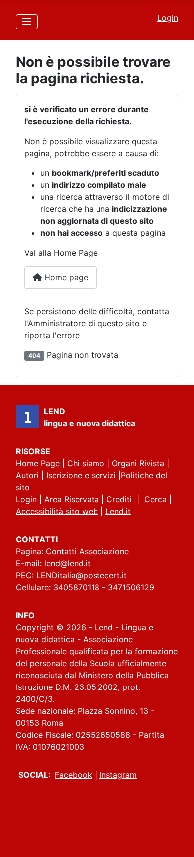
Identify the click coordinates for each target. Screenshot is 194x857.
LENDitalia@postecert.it (81, 575)
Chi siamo (85, 463)
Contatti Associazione (87, 551)
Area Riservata (71, 499)
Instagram (118, 775)
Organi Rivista (138, 463)
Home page (65, 277)
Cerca (155, 499)
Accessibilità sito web (57, 511)
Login (167, 18)
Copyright (35, 627)
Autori (27, 475)
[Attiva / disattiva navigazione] (27, 21)
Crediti (119, 499)
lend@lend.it (67, 563)
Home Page (38, 463)
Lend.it (118, 511)
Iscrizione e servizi (81, 475)
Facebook (73, 775)
